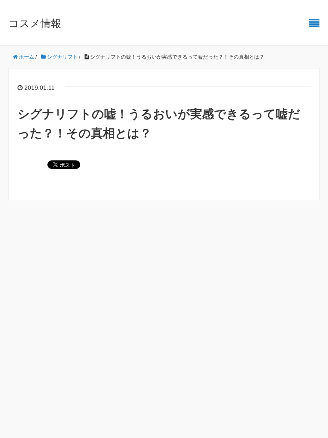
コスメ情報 (35, 23)
